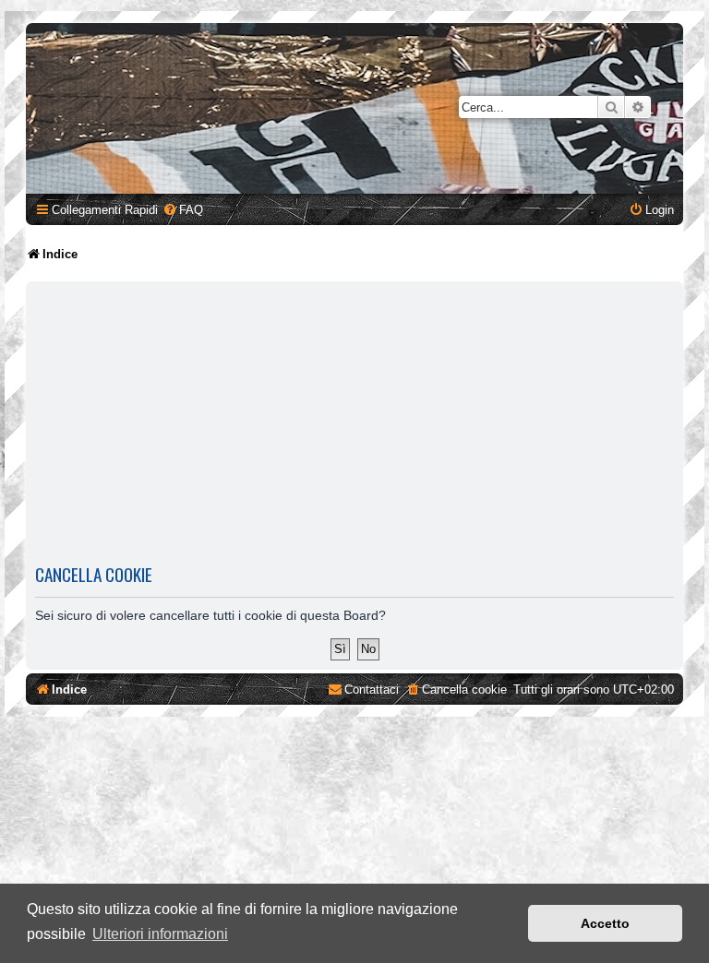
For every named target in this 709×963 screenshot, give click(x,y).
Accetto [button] (605, 923)
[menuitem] (182, 209)
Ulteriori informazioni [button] (160, 934)
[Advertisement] (354, 422)
